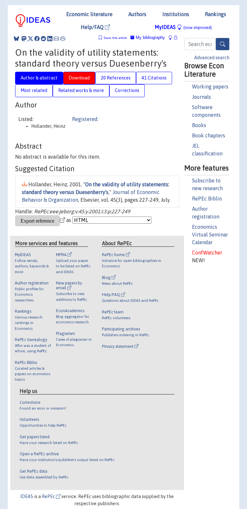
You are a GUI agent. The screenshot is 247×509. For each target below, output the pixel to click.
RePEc (49, 496)
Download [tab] (79, 77)
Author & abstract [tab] (39, 77)
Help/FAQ (93, 27)
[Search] (222, 44)
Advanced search (211, 57)
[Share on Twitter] (30, 39)
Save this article (115, 38)
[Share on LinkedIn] (49, 39)
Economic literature (89, 14)
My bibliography (149, 37)
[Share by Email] (56, 39)
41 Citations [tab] (154, 77)
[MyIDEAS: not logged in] (172, 37)
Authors (137, 14)
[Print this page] (62, 39)
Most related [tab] (34, 90)
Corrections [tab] (127, 90)
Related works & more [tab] (81, 90)
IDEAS (26, 496)
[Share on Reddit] (43, 39)
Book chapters (208, 135)
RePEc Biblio (207, 198)
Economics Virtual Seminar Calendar (210, 234)
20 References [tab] (116, 77)
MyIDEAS (183, 27)
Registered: (85, 119)
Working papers (210, 86)
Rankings (215, 14)
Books (199, 125)
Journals (201, 97)
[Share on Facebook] (37, 39)
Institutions (175, 14)
